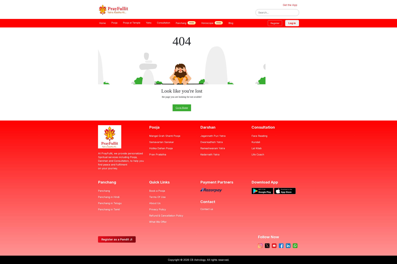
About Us (155, 203)
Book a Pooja (157, 190)
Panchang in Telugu (110, 203)
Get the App (290, 5)
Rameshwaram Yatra (212, 148)
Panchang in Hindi (108, 197)
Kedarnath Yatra (209, 154)
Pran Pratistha (157, 154)
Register (274, 23)
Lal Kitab (257, 148)
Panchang (104, 190)
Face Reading (259, 135)
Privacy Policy (157, 209)
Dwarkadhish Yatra (211, 142)
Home (102, 23)
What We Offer (158, 221)
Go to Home (182, 107)
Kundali (256, 142)
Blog (230, 23)
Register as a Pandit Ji (116, 239)
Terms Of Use (157, 197)
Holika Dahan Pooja (161, 148)
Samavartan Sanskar (161, 142)
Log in (292, 23)
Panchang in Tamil (109, 209)
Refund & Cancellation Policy (166, 215)
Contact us (206, 209)
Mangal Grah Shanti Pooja (164, 135)
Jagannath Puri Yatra (212, 135)
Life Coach (258, 154)
